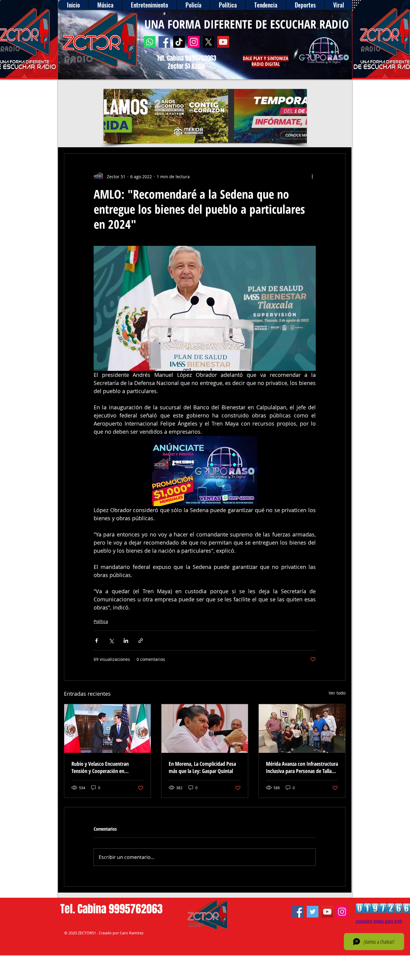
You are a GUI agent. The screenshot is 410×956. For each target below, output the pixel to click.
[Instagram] (194, 42)
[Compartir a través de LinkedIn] (126, 640)
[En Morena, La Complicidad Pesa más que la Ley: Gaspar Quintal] (204, 728)
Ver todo (337, 693)
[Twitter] (312, 912)
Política (101, 621)
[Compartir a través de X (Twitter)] (111, 640)
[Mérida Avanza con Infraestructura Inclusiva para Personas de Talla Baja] (302, 728)
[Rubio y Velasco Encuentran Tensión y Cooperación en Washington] (107, 728)
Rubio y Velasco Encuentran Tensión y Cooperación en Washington (100, 767)
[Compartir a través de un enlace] (140, 640)
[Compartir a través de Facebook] (96, 640)
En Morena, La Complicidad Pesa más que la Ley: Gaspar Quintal (202, 767)
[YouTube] (223, 42)
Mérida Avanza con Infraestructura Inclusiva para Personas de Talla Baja (302, 767)
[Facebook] (164, 42)
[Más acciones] (312, 176)
